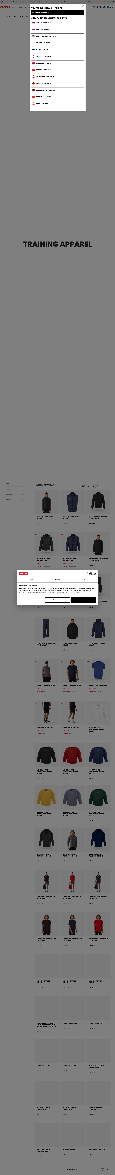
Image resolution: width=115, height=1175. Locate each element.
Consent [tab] (30, 579)
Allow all (83, 600)
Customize (56, 600)
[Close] (82, 6)
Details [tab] (57, 579)
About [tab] (84, 579)
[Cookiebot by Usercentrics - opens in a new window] (88, 573)
